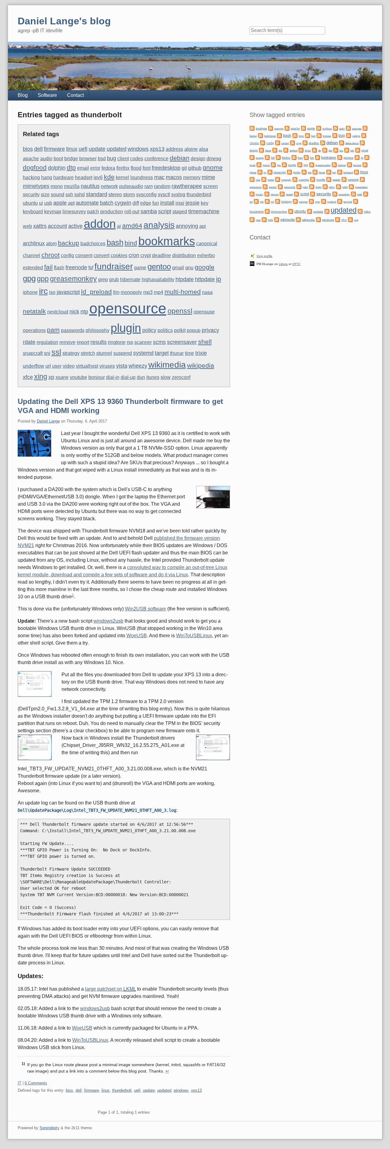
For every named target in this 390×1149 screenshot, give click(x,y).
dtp (71, 167)
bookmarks (166, 241)
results (98, 342)
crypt (145, 255)
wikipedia (200, 365)
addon (100, 223)
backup (68, 242)
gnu (189, 267)
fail (48, 266)
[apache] (287, 127)
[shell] (353, 193)
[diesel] (261, 149)
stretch (88, 353)
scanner (143, 342)
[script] (296, 193)
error (95, 168)
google (204, 266)
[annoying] (270, 127)
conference (156, 158)
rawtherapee (187, 186)
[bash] (279, 135)
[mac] (252, 179)
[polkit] (338, 186)
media (271, 180)
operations (34, 330)
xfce (28, 377)
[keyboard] (339, 171)
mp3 (148, 292)
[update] (309, 211)
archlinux (34, 243)
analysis (159, 225)
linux (71, 149)
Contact (75, 95)
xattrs (40, 226)
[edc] (346, 149)
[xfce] (337, 219)
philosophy (97, 330)
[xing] (350, 219)
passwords (72, 330)
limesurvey (74, 211)
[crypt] (292, 142)
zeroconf (181, 377)
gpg (29, 278)
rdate (29, 342)
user (57, 366)
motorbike (304, 180)
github (194, 168)
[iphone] (365, 164)
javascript (68, 292)
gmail (178, 267)
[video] (360, 211)
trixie (201, 353)
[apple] (303, 127)
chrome (254, 143)
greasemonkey (73, 279)
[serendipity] (334, 193)
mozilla (72, 186)
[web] (264, 219)
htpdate (185, 279)
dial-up (128, 377)
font (147, 168)
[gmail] (366, 157)
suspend (122, 353)
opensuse (204, 311)
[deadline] (305, 142)
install (167, 203)
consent (83, 255)
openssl (180, 311)
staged (179, 211)
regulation (47, 342)
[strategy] (277, 200)
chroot (50, 254)
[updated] (326, 211)
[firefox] (278, 157)
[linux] (356, 171)
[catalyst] (348, 135)
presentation (361, 187)
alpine (191, 149)
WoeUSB (136, 635)
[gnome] (259, 164)
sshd (79, 194)
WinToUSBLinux (194, 635)
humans (357, 165)
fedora (108, 168)
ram (148, 186)
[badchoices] (260, 135)
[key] (328, 171)
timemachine (203, 211)
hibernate (130, 279)
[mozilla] (312, 179)
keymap (52, 211)
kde (109, 176)
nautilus (90, 186)
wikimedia (167, 364)
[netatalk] (328, 179)
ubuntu (30, 203)
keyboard (33, 211)
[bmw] (294, 135)
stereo (115, 194)
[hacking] (334, 164)
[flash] (294, 157)
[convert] (277, 142)
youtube (78, 377)
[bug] (334, 135)
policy (149, 330)
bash (115, 242)
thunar (177, 353)
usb (48, 203)
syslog (178, 194)
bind (131, 242)
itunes (152, 377)
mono (57, 186)
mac (159, 177)
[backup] (365, 127)
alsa (203, 149)
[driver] (301, 149)
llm (116, 292)
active (75, 226)
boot (58, 158)
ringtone (117, 342)
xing (40, 376)
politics (165, 330)
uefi (83, 149)
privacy (210, 330)
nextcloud (57, 311)
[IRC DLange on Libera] (252, 263)
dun (141, 377)
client (123, 158)
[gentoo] (339, 157)
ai (119, 226)
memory (191, 177)
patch (93, 211)
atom (51, 243)
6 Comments (36, 1083)
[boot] (307, 135)
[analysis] (252, 127)
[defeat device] (341, 142)
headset (83, 177)
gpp (43, 279)
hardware (63, 177)
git (184, 168)
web (27, 226)
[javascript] (270, 171)
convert (101, 255)
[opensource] (362, 179)
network (109, 186)
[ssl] (267, 200)
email (83, 168)
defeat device (352, 143)
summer (303, 201)
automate (87, 203)
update (97, 149)
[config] (262, 142)
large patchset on (110, 989)
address (174, 149)
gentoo (159, 266)
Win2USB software (145, 608)
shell (205, 341)
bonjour (96, 377)
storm (129, 194)
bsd (102, 158)
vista (121, 365)
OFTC (296, 264)
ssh (69, 194)
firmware (54, 149)
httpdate (205, 279)
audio (46, 158)
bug (111, 158)
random (162, 186)
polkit (180, 330)
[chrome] (363, 135)
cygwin (123, 203)
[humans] (349, 164)
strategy (71, 353)
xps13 (157, 149)
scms (159, 342)
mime (208, 177)
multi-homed (183, 291)
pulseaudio (131, 186)
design (198, 158)
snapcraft (33, 353)
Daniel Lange (48, 421)
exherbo (206, 255)
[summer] (295, 200)
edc (352, 150)
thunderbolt (122, 1090)
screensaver (182, 342)
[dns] (274, 149)
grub (114, 279)
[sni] (365, 193)
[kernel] (315, 171)
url (48, 366)
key (204, 203)
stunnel (104, 353)
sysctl (164, 194)
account (57, 226)
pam (53, 329)
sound (57, 194)
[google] (284, 164)
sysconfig (146, 194)
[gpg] (299, 164)
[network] (344, 179)
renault (289, 194)
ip (218, 278)
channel (31, 255)
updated (116, 149)
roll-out (131, 211)
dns (280, 150)
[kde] (304, 171)
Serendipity (49, 1128)
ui (41, 203)
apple (60, 203)
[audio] (335, 127)
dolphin (57, 167)
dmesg (214, 158)
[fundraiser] (317, 157)
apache (31, 158)
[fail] (267, 157)
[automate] (348, 127)
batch (106, 203)
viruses (107, 366)
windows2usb (108, 621)
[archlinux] (318, 127)
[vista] (252, 219)
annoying (187, 226)
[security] (312, 193)
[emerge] (252, 157)
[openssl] (265, 186)
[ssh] (256, 200)
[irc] (259, 171)
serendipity (344, 194)
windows (138, 149)
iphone (30, 292)
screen (210, 186)
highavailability (158, 279)
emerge (260, 158)
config (67, 255)
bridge (71, 158)
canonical (206, 243)
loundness (141, 177)
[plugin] (311, 186)
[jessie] (289, 171)
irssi (180, 203)
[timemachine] (267, 211)
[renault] (282, 193)
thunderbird (198, 194)
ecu (341, 150)
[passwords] (280, 186)
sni (47, 353)
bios (28, 149)
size (45, 194)
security (31, 194)
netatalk (34, 311)
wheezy (138, 365)
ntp (84, 311)
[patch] (298, 186)
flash (59, 267)
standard (96, 194)
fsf (90, 267)
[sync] (311, 200)
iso (52, 292)
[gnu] (273, 164)
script (164, 211)
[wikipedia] (298, 219)
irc (43, 291)
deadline (161, 255)
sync (317, 201)
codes (136, 158)
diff (136, 203)
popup (193, 330)
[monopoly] (277, 179)
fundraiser (113, 266)
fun (155, 203)
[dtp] (314, 149)
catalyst (356, 136)
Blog (23, 95)
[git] (357, 157)
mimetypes (36, 186)
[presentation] (351, 186)
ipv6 (98, 177)
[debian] (322, 142)
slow (166, 377)
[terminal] (339, 200)
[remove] (266, 193)
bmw (301, 135)
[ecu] (335, 149)
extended (33, 267)
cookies (119, 255)
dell (38, 149)
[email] (357, 149)
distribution (184, 255)
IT (19, 1083)
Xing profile (264, 256)
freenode (76, 267)
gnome (213, 167)
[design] (362, 142)
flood (136, 168)
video (69, 366)
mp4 (158, 292)
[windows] (318, 219)
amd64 (132, 225)
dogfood (35, 167)
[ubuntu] (290, 211)
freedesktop (166, 167)
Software (47, 95)
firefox (122, 168)
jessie (193, 203)
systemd (143, 353)
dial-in (112, 377)
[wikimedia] (276, 219)
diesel (268, 150)
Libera (283, 264)
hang (46, 177)
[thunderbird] (355, 200)
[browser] (319, 135)
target (162, 353)
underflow (33, 366)
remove (67, 342)
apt (71, 203)
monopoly (131, 292)
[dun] (324, 149)
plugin (126, 328)
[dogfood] (285, 149)
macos (174, 177)
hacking (31, 177)
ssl (56, 352)
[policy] (325, 186)
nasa (207, 292)
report (83, 342)
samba (148, 211)
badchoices (92, 243)
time (189, 353)
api (202, 226)
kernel (122, 177)
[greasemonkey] (311, 164)
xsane (62, 377)
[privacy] (252, 193)
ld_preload (96, 291)
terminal (347, 201)
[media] (263, 179)
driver (308, 150)
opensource (127, 308)
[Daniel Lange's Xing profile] (253, 255)
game (140, 267)
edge (145, 203)
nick (74, 311)
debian (180, 157)
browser (88, 158)
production (111, 211)
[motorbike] (294, 179)
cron (134, 255)
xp (51, 377)
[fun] (306, 157)
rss (130, 342)
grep (103, 279)
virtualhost (87, 366)
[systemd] (323, 200)
